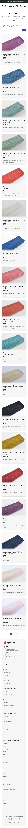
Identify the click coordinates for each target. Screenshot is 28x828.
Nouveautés (6, 716)
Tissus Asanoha (6, 667)
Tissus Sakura (6, 680)
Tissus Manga (6, 699)
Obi (4, 765)
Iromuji (4, 757)
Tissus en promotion (8, 721)
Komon (5, 754)
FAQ (4, 781)
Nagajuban (5, 762)
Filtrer (24, 30)
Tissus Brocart (6, 724)
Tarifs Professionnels (8, 779)
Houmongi (5, 749)
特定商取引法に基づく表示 (9, 789)
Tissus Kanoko (6, 672)
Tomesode (5, 746)
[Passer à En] (21, 6)
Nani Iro (5, 691)
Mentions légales (7, 784)
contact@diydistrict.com (11, 658)
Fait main (5, 735)
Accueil (3, 25)
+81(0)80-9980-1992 (10, 656)
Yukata (4, 751)
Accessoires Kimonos (8, 768)
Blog (4, 800)
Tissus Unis (5, 732)
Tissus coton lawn (7, 719)
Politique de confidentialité (9, 787)
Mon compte (6, 808)
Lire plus (14, 20)
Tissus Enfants (6, 702)
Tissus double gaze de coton (9, 705)
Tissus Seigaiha (6, 670)
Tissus (8, 25)
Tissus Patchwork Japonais (9, 708)
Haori (4, 759)
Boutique (5, 803)
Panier (4, 806)
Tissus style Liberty (7, 694)
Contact (5, 776)
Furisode (5, 743)
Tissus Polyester (6, 729)
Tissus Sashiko (6, 727)
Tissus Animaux (6, 683)
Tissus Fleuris (6, 678)
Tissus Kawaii (6, 697)
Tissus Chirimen (6, 675)
